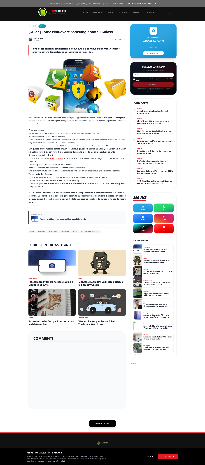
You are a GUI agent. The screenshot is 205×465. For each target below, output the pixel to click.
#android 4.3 (52, 232)
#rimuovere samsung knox (90, 232)
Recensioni (123, 13)
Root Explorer (56, 158)
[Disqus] (77, 374)
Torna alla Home (102, 423)
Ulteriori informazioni (139, 3)
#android (41, 232)
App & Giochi (149, 13)
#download (65, 232)
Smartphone (97, 13)
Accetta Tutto (168, 457)
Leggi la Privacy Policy (59, 461)
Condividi (122, 39)
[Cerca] (169, 12)
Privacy (138, 80)
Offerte (135, 13)
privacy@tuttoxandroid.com (153, 91)
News (85, 13)
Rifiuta (150, 457)
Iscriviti (153, 84)
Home (33, 26)
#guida (74, 232)
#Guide (32, 232)
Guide (110, 13)
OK (155, 3)
